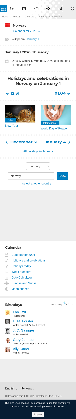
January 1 (32, 39)
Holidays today (21, 266)
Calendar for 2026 (25, 31)
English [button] (10, 388)
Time (11, 8)
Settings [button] (72, 8)
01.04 (60, 93)
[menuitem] (11, 8)
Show (62, 176)
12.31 (15, 93)
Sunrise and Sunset (24, 283)
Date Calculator (22, 277)
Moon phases (20, 288)
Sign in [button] (60, 8)
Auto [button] (29, 388)
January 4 (55, 142)
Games (48, 8)
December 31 (24, 142)
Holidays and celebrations (29, 260)
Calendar (23, 8)
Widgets (36, 8)
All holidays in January (38, 151)
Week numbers (21, 271)
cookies (25, 403)
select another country (36, 183)
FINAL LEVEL (55, 396)
